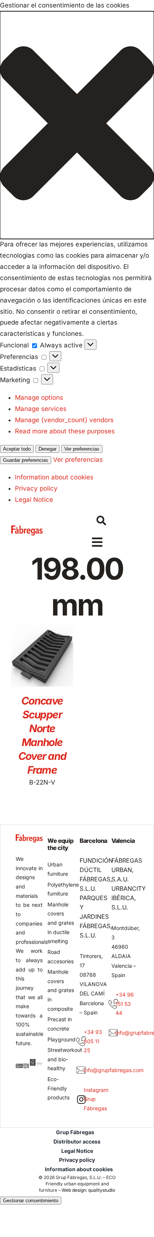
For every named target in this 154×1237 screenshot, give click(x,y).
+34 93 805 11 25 (93, 1041)
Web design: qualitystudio (88, 1190)
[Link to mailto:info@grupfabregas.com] (81, 1070)
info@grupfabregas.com (114, 1070)
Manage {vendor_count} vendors (64, 420)
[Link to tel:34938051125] (81, 1041)
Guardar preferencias (25, 460)
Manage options (39, 397)
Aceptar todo (17, 449)
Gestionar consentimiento (30, 1200)
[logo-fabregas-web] (27, 528)
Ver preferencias (81, 449)
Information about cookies (54, 477)
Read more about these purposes (65, 431)
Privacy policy (36, 488)
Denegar (47, 449)
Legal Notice (34, 499)
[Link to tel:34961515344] (113, 1004)
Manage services (41, 408)
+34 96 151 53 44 (125, 1003)
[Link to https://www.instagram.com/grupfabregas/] (81, 1099)
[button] (77, 125)
